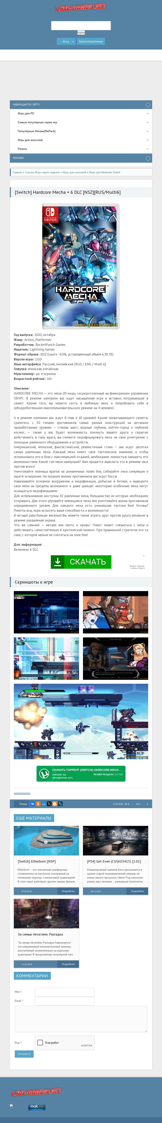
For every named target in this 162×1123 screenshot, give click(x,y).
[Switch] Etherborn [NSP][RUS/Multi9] (37, 863)
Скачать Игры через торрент (42, 172)
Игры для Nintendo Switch (104, 172)
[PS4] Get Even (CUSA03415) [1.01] (114, 861)
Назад (23, 804)
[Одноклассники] (38, 803)
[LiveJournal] (60, 803)
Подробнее (68, 891)
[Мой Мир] (43, 803)
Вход (66, 41)
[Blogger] (54, 803)
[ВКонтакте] (32, 803)
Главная (17, 172)
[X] (49, 803)
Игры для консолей (74, 172)
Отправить (24, 1054)
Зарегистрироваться (91, 41)
